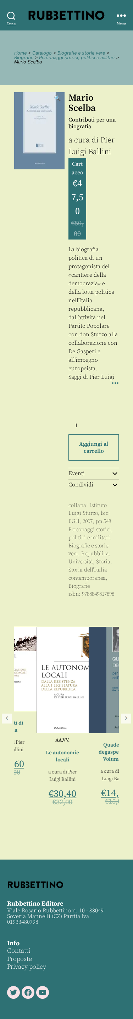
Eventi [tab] (76, 473)
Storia (103, 561)
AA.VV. (44, 740)
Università (80, 561)
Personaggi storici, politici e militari (77, 57)
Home (20, 53)
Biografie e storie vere (81, 53)
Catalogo (42, 53)
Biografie (23, 57)
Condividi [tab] (80, 484)
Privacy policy (26, 967)
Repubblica (95, 553)
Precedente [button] (7, 719)
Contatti (18, 951)
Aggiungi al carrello (93, 447)
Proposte (19, 959)
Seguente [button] (126, 719)
